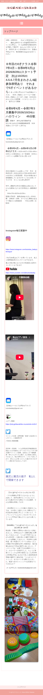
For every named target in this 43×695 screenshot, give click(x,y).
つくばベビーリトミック (21, 8)
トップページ (21, 687)
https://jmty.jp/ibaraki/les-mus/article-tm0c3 (21, 424)
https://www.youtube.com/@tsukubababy (20, 273)
